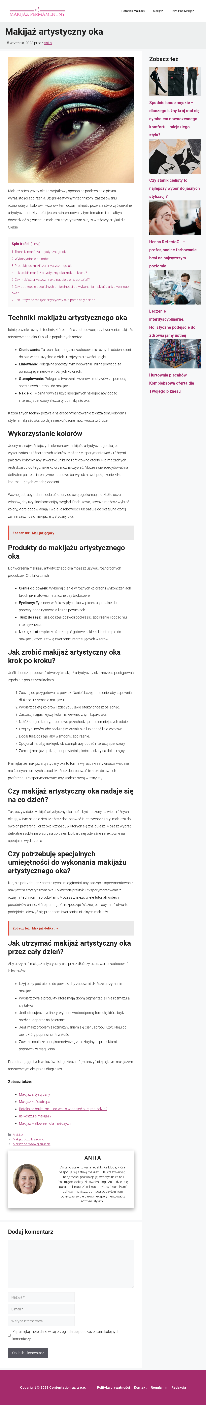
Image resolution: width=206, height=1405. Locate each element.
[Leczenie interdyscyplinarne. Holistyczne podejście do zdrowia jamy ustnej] (175, 288)
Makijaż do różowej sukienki (31, 1144)
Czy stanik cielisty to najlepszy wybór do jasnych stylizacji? (174, 188)
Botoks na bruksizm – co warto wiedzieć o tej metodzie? (63, 1109)
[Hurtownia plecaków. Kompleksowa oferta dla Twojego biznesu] (175, 355)
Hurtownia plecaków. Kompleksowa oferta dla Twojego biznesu (171, 383)
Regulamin (159, 1387)
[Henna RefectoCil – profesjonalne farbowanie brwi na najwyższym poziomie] (175, 219)
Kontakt (140, 1387)
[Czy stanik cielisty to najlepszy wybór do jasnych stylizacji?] (175, 157)
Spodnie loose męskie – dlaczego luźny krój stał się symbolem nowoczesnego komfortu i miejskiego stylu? (174, 118)
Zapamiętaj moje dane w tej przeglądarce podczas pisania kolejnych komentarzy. (65, 1335)
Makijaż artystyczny (34, 1094)
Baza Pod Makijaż (182, 11)
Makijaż (158, 11)
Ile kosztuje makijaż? (35, 1116)
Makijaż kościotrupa (34, 1101)
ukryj (36, 244)
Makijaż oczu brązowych (29, 1139)
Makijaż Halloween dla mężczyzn (45, 1123)
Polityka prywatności (113, 1387)
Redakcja (178, 1387)
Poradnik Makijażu (133, 11)
